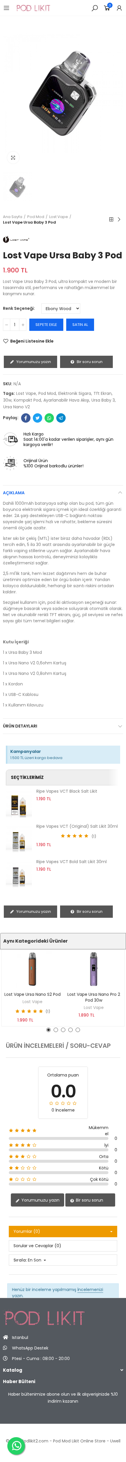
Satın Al (80, 324)
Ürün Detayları (20, 726)
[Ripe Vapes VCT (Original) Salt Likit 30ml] (19, 839)
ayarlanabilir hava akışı (66, 400)
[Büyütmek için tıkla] (13, 157)
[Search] (94, 7)
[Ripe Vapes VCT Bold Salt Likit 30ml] (19, 875)
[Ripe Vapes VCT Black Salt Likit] (19, 804)
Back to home (111, 219)
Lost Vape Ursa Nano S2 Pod (32, 994)
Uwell (115, 1441)
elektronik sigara (74, 393)
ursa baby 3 (103, 400)
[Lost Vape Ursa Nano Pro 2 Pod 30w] (93, 969)
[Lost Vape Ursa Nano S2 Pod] (32, 969)
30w (7, 400)
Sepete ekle (46, 324)
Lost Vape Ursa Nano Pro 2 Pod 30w (93, 997)
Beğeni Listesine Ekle (32, 341)
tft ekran (102, 393)
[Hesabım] (119, 8)
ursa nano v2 (16, 407)
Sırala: (20, 1260)
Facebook (25, 418)
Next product (118, 219)
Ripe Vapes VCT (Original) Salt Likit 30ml (77, 826)
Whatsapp (49, 418)
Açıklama (14, 493)
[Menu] (6, 8)
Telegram (61, 418)
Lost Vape (32, 1002)
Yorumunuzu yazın (33, 361)
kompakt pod (27, 400)
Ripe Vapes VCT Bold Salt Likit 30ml (71, 862)
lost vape (26, 393)
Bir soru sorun (89, 361)
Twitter (37, 418)
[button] (48, 1030)
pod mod (47, 393)
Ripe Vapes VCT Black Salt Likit (66, 791)
